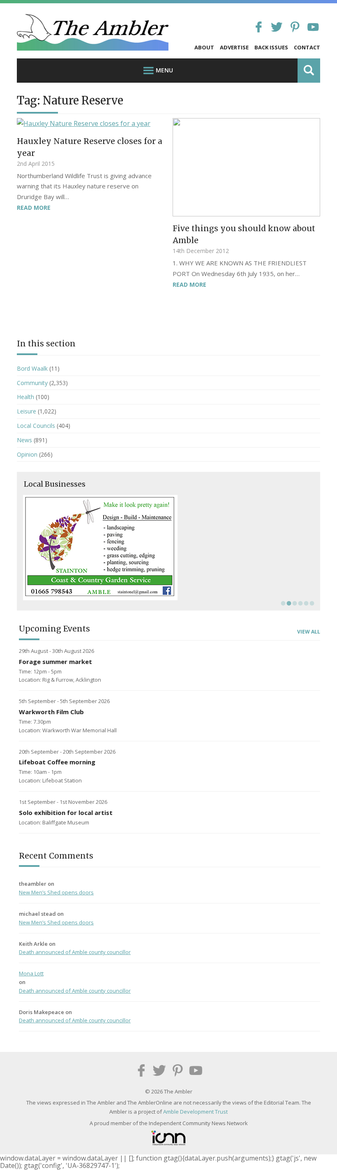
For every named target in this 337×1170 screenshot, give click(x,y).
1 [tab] (282, 603)
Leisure (26, 411)
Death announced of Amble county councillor (75, 952)
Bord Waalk (32, 368)
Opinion (27, 454)
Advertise (234, 47)
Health (25, 397)
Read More (34, 207)
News (24, 440)
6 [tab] (311, 603)
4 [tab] (300, 603)
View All (308, 632)
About (204, 47)
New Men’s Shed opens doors (56, 892)
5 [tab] (305, 603)
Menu (164, 70)
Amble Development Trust (195, 1111)
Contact (307, 47)
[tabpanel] (168, 547)
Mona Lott (31, 973)
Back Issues (271, 47)
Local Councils (36, 425)
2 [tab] (288, 603)
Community (32, 383)
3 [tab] (294, 603)
